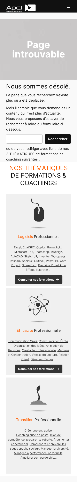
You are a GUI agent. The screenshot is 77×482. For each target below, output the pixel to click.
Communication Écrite (53, 341)
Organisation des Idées (29, 345)
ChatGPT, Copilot (34, 247)
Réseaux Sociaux (21, 261)
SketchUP (30, 256)
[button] (38, 279)
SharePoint (29, 265)
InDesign (56, 252)
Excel (17, 247)
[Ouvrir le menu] (68, 8)
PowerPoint (54, 247)
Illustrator (42, 269)
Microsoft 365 (23, 252)
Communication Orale (22, 341)
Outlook (39, 261)
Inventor (44, 256)
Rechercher (58, 139)
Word (63, 261)
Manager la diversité (54, 448)
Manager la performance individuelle (38, 453)
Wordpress (58, 256)
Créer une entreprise (38, 430)
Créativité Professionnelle (39, 350)
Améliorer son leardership (37, 457)
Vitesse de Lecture (44, 354)
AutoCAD (17, 256)
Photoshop (42, 252)
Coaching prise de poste (32, 435)
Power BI (52, 261)
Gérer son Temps (42, 359)
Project (15, 265)
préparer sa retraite (39, 439)
